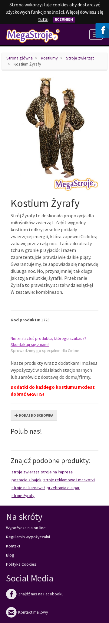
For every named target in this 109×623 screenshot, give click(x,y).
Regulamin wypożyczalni (28, 537)
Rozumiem (64, 19)
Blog (10, 555)
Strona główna (19, 58)
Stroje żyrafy (23, 495)
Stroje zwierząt (80, 58)
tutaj (43, 19)
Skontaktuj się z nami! (30, 344)
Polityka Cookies (21, 564)
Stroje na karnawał (28, 487)
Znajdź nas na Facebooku (35, 594)
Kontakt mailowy (27, 612)
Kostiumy (49, 58)
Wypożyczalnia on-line (26, 527)
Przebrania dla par (63, 487)
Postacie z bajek (26, 479)
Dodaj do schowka (35, 415)
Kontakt (13, 546)
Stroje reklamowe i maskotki (69, 479)
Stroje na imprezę (57, 472)
